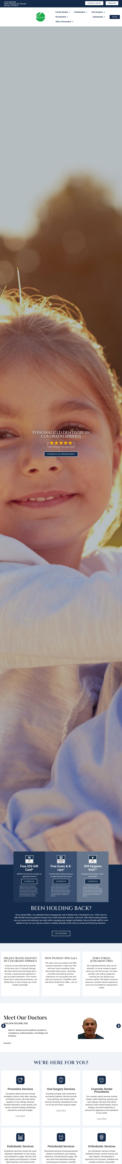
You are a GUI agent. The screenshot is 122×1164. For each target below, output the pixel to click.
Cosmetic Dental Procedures (101, 1090)
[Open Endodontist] (104, 16)
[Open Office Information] (73, 21)
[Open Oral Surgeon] (104, 12)
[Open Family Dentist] (69, 12)
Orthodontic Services (101, 1146)
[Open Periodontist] (67, 16)
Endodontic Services (20, 1146)
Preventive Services (20, 1089)
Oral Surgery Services (61, 1089)
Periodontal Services (61, 1146)
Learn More (20, 1116)
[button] (3, 1026)
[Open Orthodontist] (86, 12)
